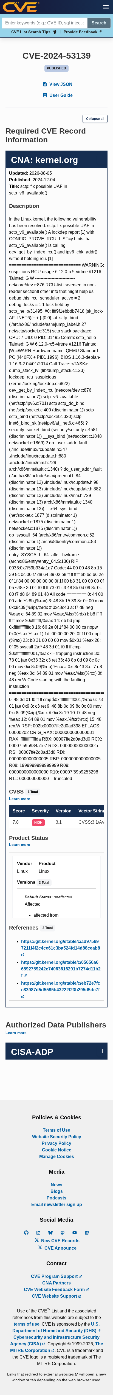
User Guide (60, 95)
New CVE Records (60, 1240)
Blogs (56, 1191)
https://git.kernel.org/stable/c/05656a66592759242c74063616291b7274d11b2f (61, 969)
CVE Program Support (55, 1276)
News (56, 1184)
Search (99, 23)
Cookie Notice (56, 1150)
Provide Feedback (81, 32)
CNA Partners (56, 1283)
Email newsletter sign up (56, 1204)
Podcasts (56, 1198)
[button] (105, 7)
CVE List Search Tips (30, 32)
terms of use (26, 1324)
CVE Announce (60, 1248)
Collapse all (95, 119)
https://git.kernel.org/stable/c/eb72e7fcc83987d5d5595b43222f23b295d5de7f (60, 986)
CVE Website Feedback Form (55, 1289)
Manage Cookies (56, 1156)
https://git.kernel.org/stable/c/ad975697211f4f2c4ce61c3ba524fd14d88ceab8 (60, 944)
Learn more (19, 799)
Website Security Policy (56, 1136)
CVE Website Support (55, 1296)
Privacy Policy (56, 1143)
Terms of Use (56, 1130)
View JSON (60, 84)
